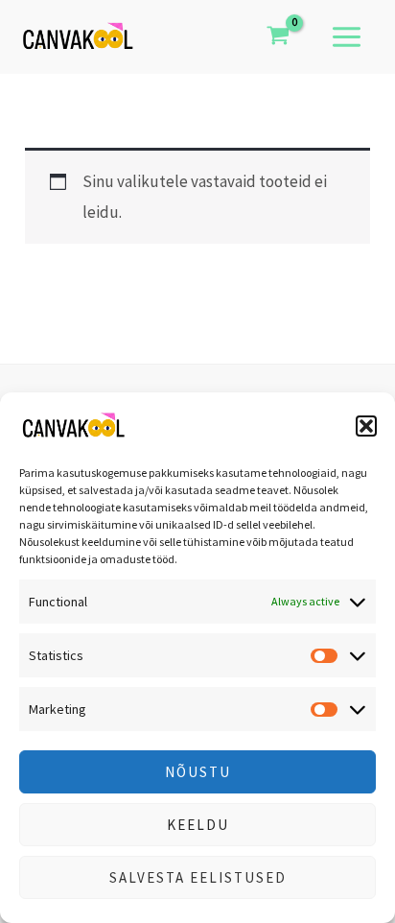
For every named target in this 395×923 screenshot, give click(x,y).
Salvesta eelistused (198, 877)
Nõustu (198, 772)
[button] (366, 426)
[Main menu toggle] (346, 37)
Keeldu (198, 825)
